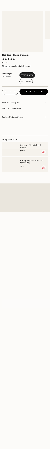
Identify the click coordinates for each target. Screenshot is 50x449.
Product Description (11, 102)
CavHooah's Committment (12, 117)
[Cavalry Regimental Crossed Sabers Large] (10, 164)
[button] (8, 59)
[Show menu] (3, 4)
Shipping (6, 66)
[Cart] (46, 4)
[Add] (43, 152)
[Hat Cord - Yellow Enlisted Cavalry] (10, 149)
